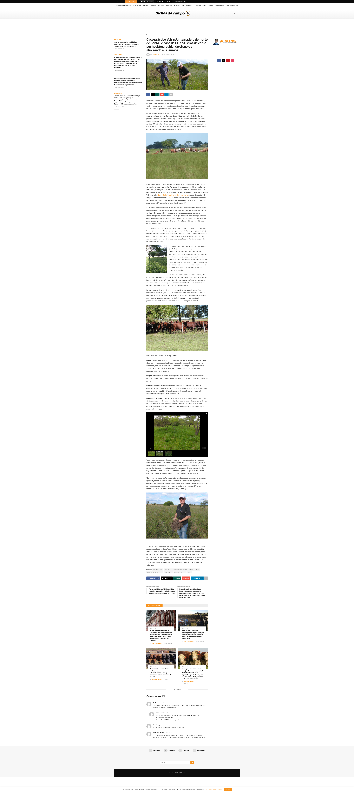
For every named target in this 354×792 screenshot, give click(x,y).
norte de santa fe (152, 572)
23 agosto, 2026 (168, 643)
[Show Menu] (239, 13)
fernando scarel (158, 569)
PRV (161, 572)
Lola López (156, 54)
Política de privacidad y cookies (213, 789)
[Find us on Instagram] (122, 1)
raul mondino (168, 572)
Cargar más (177, 689)
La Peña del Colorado (200, 5)
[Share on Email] (162, 94)
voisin (189, 572)
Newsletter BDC (147, 1)
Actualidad (153, 5)
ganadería (168, 569)
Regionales (168, 5)
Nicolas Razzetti (157, 643)
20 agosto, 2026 (186, 683)
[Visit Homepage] (173, 13)
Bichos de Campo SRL (179, 772)
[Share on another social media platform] (171, 94)
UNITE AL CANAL (131, 1)
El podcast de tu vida (232, 5)
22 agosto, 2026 (200, 641)
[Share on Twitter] (153, 94)
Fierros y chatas (219, 5)
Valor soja (210, 5)
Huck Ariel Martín (158, 732)
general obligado (194, 569)
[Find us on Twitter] (117, 1)
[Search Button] (234, 13)
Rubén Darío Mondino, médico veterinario (173, 195)
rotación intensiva (179, 572)
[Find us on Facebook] (114, 1)
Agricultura (160, 5)
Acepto (228, 789)
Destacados (118, 93)
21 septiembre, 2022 (168, 54)
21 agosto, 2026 (168, 679)
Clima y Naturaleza (186, 5)
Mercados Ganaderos (141, 5)
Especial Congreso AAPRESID (125, 5)
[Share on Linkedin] (166, 94)
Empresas (176, 5)
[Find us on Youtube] (119, 1)
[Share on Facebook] (148, 94)
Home (148, 35)
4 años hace (164, 703)
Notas (152, 35)
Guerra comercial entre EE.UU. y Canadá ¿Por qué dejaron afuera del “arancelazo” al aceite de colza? (126, 44)
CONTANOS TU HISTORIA (165, 1)
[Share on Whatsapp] (157, 94)
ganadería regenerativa (180, 569)
